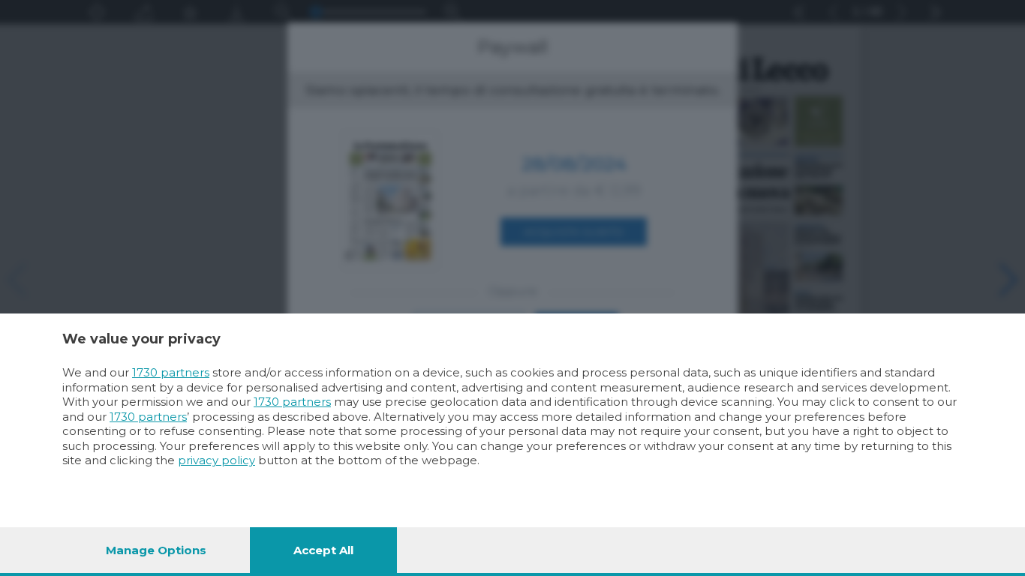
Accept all (323, 550)
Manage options (156, 550)
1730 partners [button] (170, 372)
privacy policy (216, 460)
